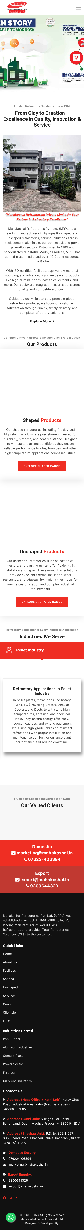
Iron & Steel (11, 1039)
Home (7, 954)
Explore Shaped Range (42, 466)
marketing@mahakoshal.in (27, 1164)
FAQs (6, 1021)
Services (9, 996)
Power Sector (13, 1064)
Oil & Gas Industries (17, 1081)
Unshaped (10, 987)
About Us (10, 962)
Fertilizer (9, 1072)
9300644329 (17, 1180)
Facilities (9, 970)
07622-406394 (18, 1159)
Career (8, 1004)
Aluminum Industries (18, 1047)
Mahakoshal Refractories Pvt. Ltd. (42, 1219)
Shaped (8, 979)
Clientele (9, 1012)
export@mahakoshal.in (25, 1186)
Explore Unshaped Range (42, 601)
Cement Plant (13, 1056)
